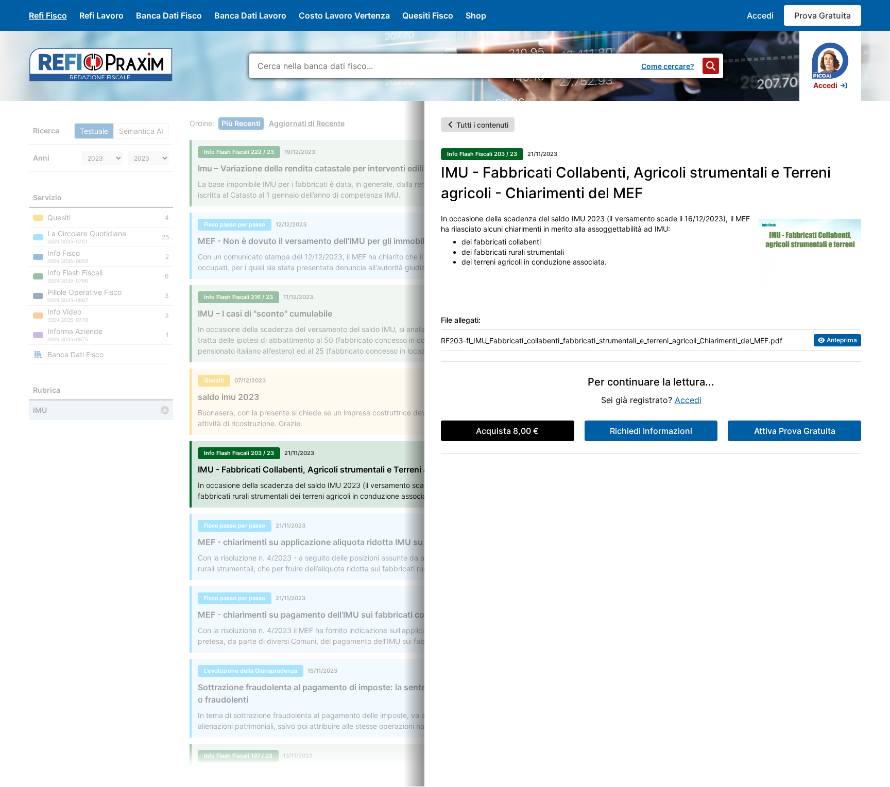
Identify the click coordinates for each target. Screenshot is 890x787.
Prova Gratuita (822, 15)
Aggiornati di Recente (307, 123)
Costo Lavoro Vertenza (344, 15)
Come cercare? (667, 66)
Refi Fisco (48, 15)
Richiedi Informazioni (651, 431)
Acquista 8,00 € (507, 431)
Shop (476, 15)
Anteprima (842, 340)
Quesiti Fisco (427, 15)
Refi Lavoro (101, 15)
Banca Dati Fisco (169, 15)
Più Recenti (241, 123)
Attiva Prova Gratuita (794, 431)
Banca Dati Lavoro (250, 15)
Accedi (760, 15)
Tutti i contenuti (482, 124)
